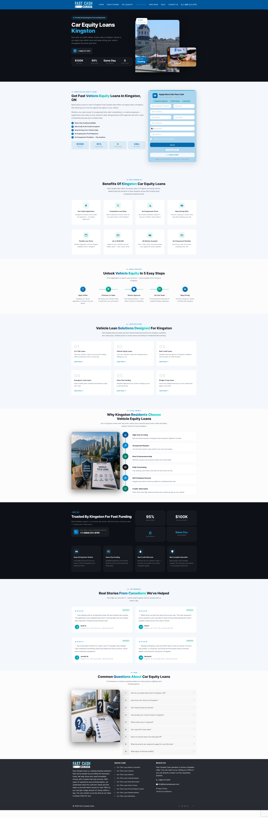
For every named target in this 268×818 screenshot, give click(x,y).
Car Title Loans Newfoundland (128, 792)
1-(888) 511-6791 (84, 51)
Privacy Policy (161, 789)
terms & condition (169, 139)
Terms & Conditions (164, 791)
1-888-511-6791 (173, 155)
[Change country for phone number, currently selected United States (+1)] (152, 129)
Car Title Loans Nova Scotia (127, 785)
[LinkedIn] (185, 806)
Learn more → (78, 361)
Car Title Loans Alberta (125, 774)
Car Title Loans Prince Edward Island (130, 789)
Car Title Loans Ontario (125, 771)
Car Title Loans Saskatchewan (128, 778)
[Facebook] (179, 806)
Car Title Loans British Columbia (128, 767)
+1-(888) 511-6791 (90, 533)
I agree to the (164, 139)
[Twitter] (182, 806)
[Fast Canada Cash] (84, 4)
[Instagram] (188, 806)
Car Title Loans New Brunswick (128, 782)
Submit (172, 145)
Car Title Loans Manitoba (126, 796)
